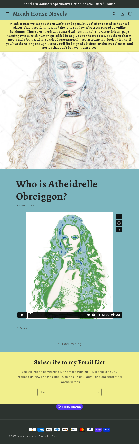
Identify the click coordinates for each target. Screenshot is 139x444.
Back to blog (72, 343)
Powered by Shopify (49, 436)
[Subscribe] (97, 392)
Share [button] (23, 328)
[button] (7, 14)
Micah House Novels (28, 436)
